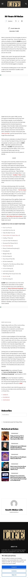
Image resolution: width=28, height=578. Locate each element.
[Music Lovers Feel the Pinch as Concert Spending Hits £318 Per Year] (5, 466)
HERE (20, 383)
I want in (14, 418)
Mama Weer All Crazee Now (10, 235)
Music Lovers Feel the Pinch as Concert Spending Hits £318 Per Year (18, 468)
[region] (14, 565)
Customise (14, 571)
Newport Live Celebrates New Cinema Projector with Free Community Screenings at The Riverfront (18, 478)
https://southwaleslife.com (14, 512)
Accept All (14, 567)
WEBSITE (5, 394)
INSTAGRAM (6, 400)
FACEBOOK (6, 397)
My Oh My (5, 276)
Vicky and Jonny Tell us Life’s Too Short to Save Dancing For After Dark (17, 437)
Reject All (14, 574)
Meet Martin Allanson (18, 493)
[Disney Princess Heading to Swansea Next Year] (5, 456)
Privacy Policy (18, 422)
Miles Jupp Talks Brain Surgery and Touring (7, 494)
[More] (21, 21)
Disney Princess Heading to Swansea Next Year (18, 457)
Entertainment (14, 13)
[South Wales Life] (9, 28)
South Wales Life (15, 28)
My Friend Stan (7, 245)
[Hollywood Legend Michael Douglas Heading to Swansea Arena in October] (5, 446)
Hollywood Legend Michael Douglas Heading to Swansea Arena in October (18, 447)
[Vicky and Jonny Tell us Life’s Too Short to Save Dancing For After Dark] (5, 436)
